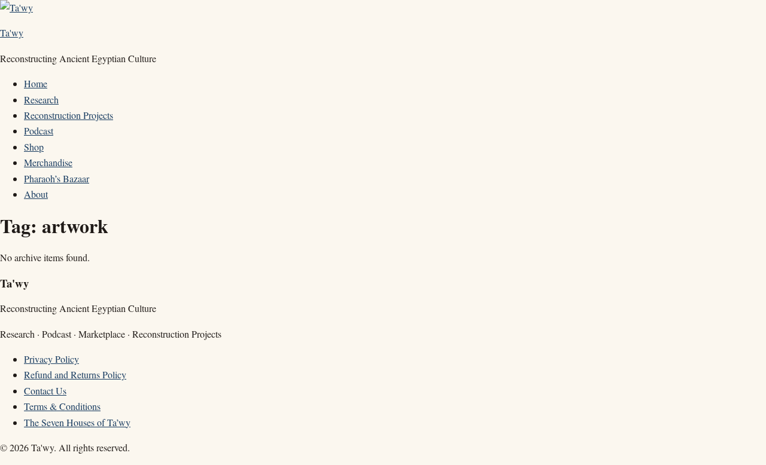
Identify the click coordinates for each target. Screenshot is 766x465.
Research (41, 99)
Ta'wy (11, 32)
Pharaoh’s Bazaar (56, 178)
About (36, 194)
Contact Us (45, 390)
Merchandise (48, 162)
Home (35, 83)
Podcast (38, 130)
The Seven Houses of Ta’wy (77, 422)
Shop (34, 146)
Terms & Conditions (62, 406)
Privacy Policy (51, 359)
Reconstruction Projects (68, 115)
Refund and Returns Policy (75, 374)
